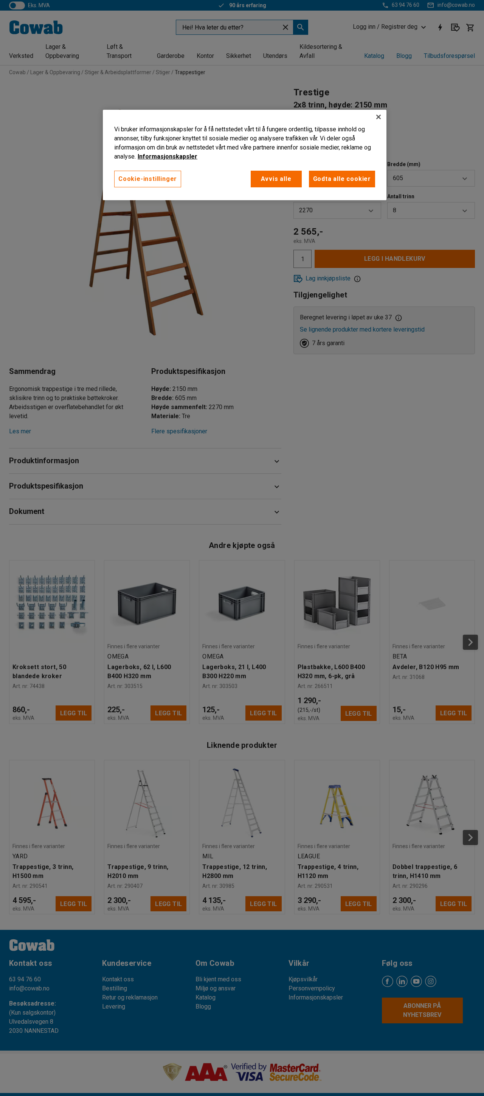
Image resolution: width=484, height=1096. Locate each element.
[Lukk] (378, 117)
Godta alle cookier (342, 178)
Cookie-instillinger (147, 178)
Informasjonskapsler (167, 156)
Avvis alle (276, 178)
